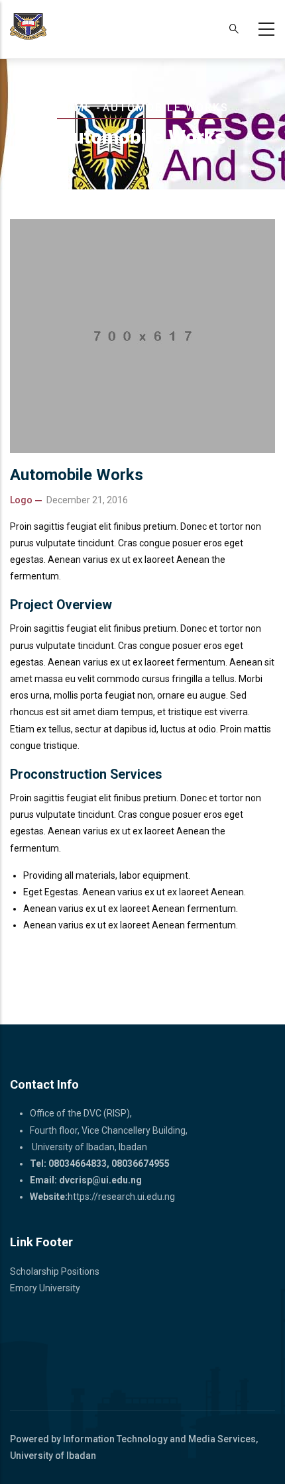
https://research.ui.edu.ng (121, 1196)
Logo (21, 500)
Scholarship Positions (54, 1271)
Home (74, 107)
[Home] (28, 26)
